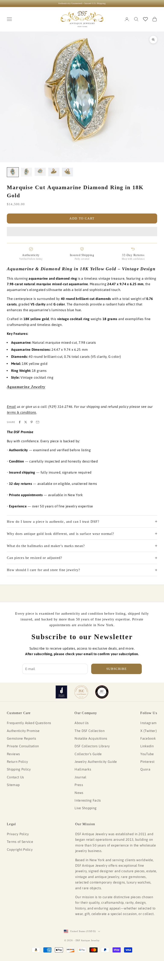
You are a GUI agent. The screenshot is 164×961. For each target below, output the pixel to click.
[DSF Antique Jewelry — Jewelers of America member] (61, 692)
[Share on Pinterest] (31, 422)
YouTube (147, 754)
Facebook (148, 738)
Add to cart (82, 218)
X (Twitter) (148, 731)
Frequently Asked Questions (29, 723)
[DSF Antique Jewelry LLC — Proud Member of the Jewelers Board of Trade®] (102, 692)
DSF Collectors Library (92, 746)
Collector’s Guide (88, 754)
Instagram (148, 723)
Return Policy (17, 761)
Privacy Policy (18, 834)
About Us (82, 723)
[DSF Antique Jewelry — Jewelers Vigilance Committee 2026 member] (81, 692)
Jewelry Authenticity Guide (96, 761)
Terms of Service (20, 842)
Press (79, 785)
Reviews (13, 754)
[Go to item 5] (67, 172)
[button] (82, 231)
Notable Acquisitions (91, 738)
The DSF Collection (90, 731)
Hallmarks (83, 769)
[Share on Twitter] (25, 422)
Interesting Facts (88, 800)
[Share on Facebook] (19, 422)
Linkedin (147, 746)
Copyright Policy (20, 849)
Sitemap (13, 785)
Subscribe (116, 668)
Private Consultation (23, 746)
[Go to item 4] (54, 172)
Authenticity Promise (23, 731)
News (79, 793)
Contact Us (15, 777)
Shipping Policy (19, 769)
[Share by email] (37, 422)
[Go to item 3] (40, 171)
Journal (80, 777)
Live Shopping (86, 808)
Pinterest (147, 761)
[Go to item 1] (13, 172)
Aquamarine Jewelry (26, 387)
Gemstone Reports (21, 738)
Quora (145, 769)
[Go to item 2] (26, 172)
